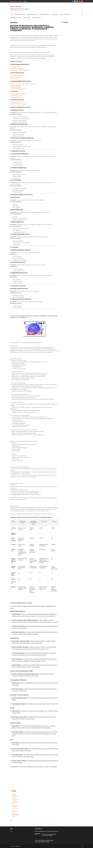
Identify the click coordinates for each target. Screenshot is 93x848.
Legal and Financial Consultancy (19, 104)
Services (25, 1)
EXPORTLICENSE (26, 17)
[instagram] (77, 1)
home (11, 1)
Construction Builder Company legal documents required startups (44, 841)
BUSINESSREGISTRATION (32, 14)
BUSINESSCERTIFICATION (20, 14)
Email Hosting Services (17, 95)
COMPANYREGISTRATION (44, 14)
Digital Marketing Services (18, 97)
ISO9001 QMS (55, 14)
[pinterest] (80, 1)
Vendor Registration (16, 87)
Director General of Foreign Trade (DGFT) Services (23, 83)
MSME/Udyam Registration (17, 68)
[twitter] (75, 1)
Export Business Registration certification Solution (49, 835)
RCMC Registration (16, 85)
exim (11, 831)
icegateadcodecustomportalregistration (15, 815)
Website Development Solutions (19, 94)
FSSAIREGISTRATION (36, 17)
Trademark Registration (17, 77)
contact (20, 1)
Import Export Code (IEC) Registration (20, 70)
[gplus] (82, 1)
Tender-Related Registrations (19, 88)
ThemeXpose (17, 846)
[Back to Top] (82, 846)
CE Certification (15, 78)
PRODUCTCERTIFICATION (65, 14)
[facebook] (72, 1)
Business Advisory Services (17, 102)
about (15, 1)
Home (11, 14)
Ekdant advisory (16, 7)
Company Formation (16, 67)
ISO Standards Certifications (18, 75)
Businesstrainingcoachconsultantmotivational (46, 831)
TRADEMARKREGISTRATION (15, 17)
